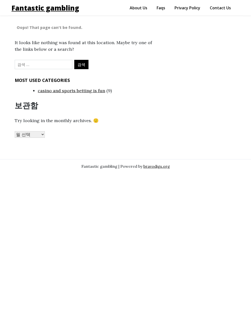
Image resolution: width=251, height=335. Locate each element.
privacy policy (187, 8)
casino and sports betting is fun (71, 90)
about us (138, 8)
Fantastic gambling (45, 8)
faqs (161, 8)
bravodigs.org (156, 166)
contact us (220, 8)
